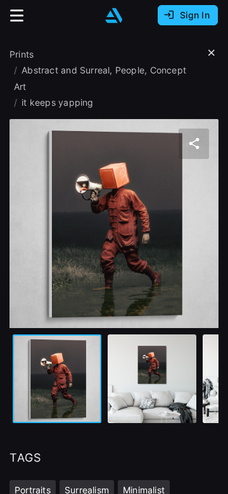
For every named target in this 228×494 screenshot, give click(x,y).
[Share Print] (194, 144)
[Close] (211, 53)
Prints (22, 54)
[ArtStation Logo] (114, 15)
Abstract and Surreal (66, 70)
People (129, 70)
